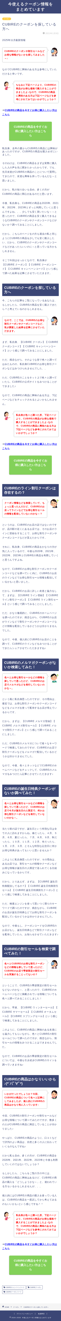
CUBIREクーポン (35, 1287)
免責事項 (41, 1314)
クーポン (7, 19)
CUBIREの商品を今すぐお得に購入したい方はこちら (30, 131)
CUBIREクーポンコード (13, 1292)
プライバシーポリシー (25, 1314)
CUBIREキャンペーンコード (14, 1287)
